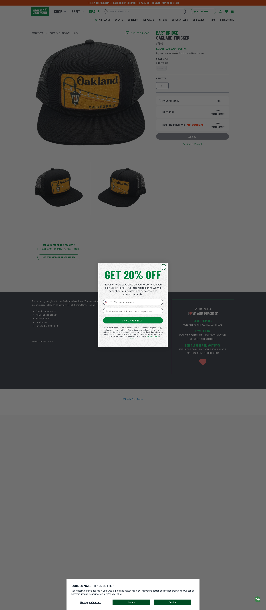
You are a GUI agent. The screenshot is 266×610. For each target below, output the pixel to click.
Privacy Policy (153, 336)
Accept (131, 602)
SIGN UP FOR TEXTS (133, 320)
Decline (172, 602)
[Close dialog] (163, 267)
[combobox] (108, 302)
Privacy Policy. (114, 593)
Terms (133, 338)
